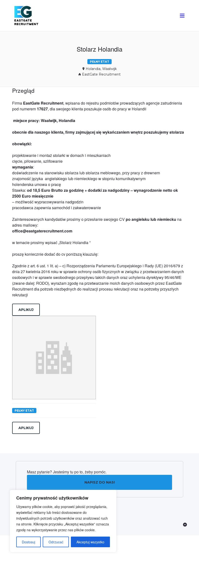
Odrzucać (56, 541)
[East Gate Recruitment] (30, 15)
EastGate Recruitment (101, 74)
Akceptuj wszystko (90, 541)
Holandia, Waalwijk (101, 69)
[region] (63, 521)
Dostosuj (28, 541)
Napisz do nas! (99, 482)
